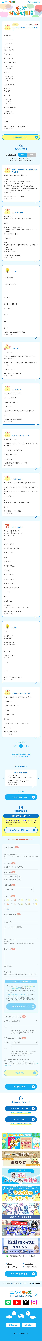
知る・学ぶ (29, 1263)
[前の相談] (3, 779)
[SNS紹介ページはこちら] (21, 1298)
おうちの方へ (29, 1325)
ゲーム (9, 1263)
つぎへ (27, 746)
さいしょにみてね (34, 2)
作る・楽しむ (12, 1266)
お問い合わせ (13, 1325)
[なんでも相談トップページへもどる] (21, 10)
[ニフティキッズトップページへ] (8, 2)
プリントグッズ (30, 1266)
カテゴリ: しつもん (26, 1283)
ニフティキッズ (6, 1283)
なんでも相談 (15, 1283)
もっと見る (21, 791)
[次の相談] (38, 779)
